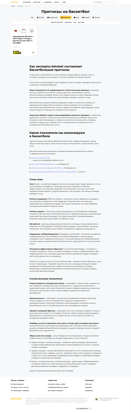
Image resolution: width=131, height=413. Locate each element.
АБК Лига (81, 22)
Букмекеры (27, 2)
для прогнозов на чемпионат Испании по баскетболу (53, 172)
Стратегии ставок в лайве (56, 384)
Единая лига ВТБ (57, 22)
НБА (74, 22)
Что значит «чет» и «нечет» (20, 387)
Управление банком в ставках (58, 387)
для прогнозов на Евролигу (42, 164)
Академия (48, 2)
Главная (13, 6)
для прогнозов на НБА (40, 158)
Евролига (68, 22)
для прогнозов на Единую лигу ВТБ (46, 168)
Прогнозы (36, 2)
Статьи (56, 2)
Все (48, 22)
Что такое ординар (17, 384)
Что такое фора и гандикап (20, 390)
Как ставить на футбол (55, 390)
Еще (64, 2)
